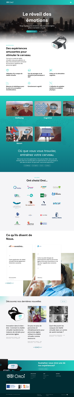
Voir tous (63, 301)
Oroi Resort (47, 165)
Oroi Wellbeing (27, 165)
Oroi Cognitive (35, 165)
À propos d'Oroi (46, 375)
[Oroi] (9, 2)
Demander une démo (32, 31)
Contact (44, 376)
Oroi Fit (41, 165)
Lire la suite (19, 124)
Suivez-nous (63, 394)
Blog (44, 378)
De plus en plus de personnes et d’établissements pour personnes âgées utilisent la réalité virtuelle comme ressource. (36, 332)
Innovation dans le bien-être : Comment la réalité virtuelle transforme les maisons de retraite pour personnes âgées (15, 330)
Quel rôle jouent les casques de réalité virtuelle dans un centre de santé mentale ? (58, 329)
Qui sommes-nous (42, 31)
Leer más (19, 146)
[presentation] (10, 283)
